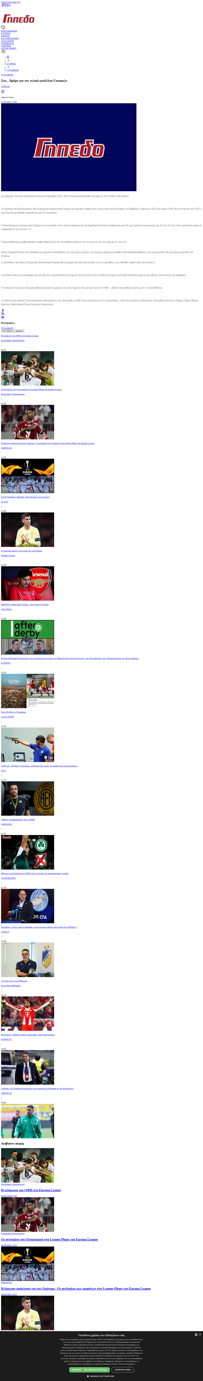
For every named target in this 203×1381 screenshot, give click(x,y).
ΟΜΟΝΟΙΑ (6, 1282)
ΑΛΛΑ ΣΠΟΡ (7, 41)
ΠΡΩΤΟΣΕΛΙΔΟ (9, 2)
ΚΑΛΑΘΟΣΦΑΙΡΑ (10, 38)
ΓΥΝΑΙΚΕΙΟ (13, 70)
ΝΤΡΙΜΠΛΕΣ (7, 43)
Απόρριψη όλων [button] (122, 1370)
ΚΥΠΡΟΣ (5, 33)
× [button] (200, 1335)
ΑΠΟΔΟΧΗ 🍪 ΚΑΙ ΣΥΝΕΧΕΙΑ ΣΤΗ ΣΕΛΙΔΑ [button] (89, 1370)
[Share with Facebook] (2, 310)
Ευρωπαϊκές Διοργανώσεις (13, 1184)
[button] (101, 1376)
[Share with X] (2, 313)
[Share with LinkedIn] (2, 317)
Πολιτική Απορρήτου (126, 1364)
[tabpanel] (101, 735)
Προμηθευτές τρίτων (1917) (98, 1350)
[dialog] (101, 1356)
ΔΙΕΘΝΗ (5, 36)
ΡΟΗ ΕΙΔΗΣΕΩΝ (9, 31)
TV (19, 2)
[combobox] (196, 1334)
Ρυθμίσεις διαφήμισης (105, 1361)
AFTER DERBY (9, 48)
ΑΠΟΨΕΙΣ (6, 46)
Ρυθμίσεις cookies (110, 1364)
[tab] (8, 331)
